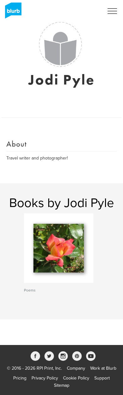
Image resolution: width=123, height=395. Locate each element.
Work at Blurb (103, 368)
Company (76, 368)
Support (102, 378)
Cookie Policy (76, 378)
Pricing (19, 378)
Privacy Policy (45, 378)
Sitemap (61, 385)
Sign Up (88, 11)
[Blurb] (11, 12)
